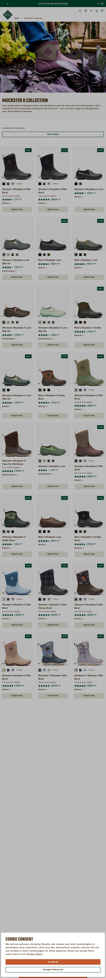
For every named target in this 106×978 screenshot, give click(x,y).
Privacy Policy (34, 954)
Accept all (53, 962)
